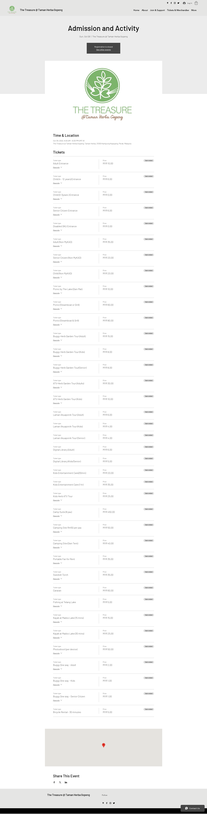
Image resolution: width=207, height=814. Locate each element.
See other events (103, 49)
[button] (196, 3)
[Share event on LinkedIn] (66, 782)
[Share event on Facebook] (54, 782)
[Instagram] (175, 3)
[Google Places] (167, 3)
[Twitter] (178, 3)
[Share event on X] (60, 782)
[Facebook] (171, 3)
